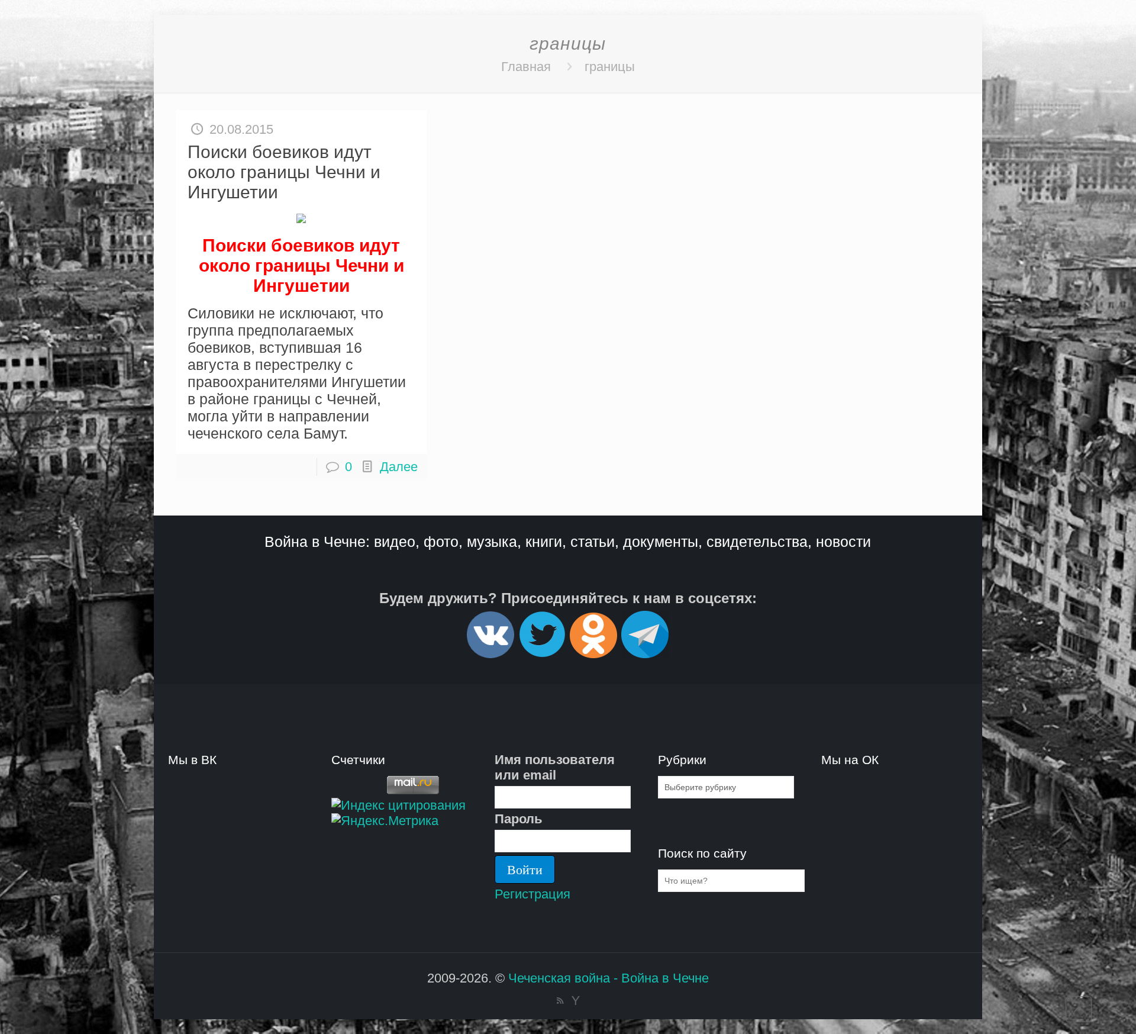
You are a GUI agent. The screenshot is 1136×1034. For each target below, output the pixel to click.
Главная (526, 66)
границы (610, 66)
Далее (399, 466)
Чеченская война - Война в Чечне (608, 978)
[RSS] (560, 1001)
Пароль (519, 818)
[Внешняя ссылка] (490, 653)
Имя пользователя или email (555, 767)
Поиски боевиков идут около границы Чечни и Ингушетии (284, 172)
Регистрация (532, 894)
